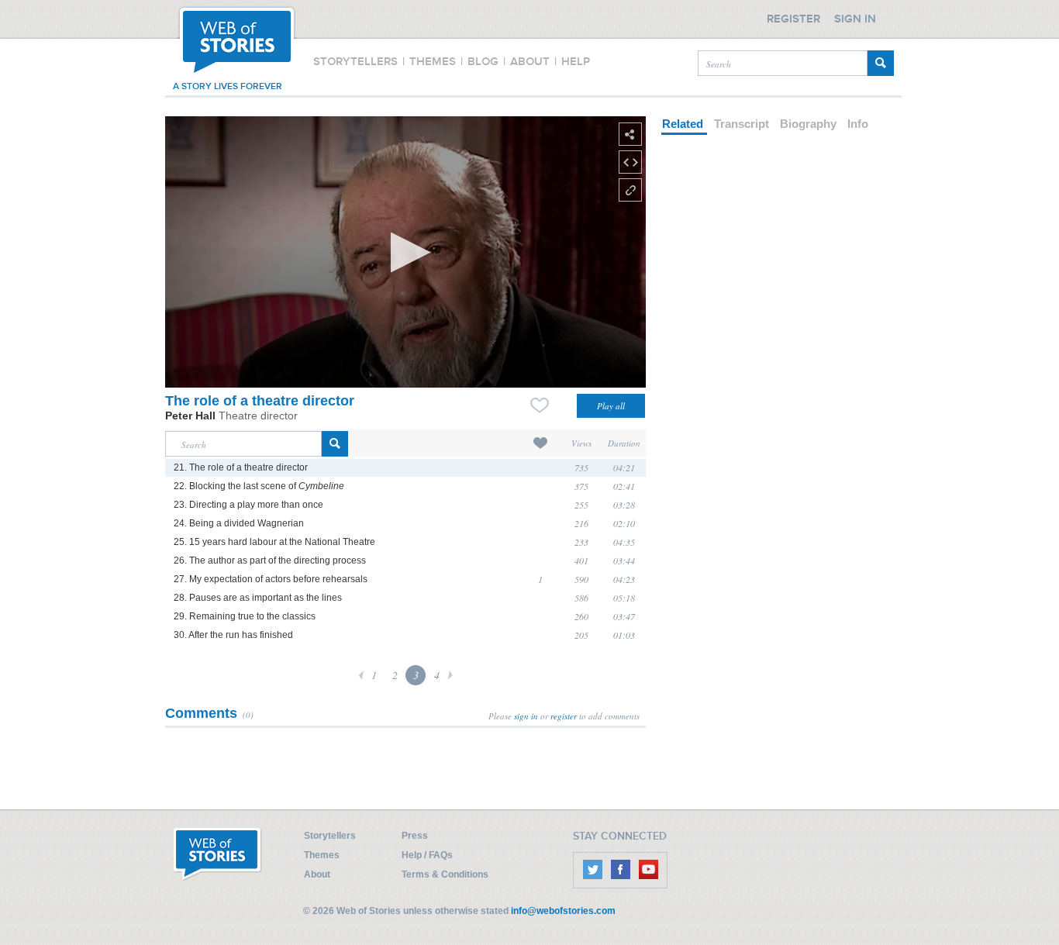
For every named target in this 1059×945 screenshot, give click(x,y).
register (563, 716)
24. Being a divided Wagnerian (239, 523)
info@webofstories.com (563, 910)
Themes (322, 855)
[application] (405, 252)
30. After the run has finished (233, 634)
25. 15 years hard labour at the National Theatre (274, 541)
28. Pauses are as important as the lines (258, 597)
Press (415, 835)
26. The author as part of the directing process (270, 560)
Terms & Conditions (445, 874)
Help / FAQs (427, 855)
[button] (406, 252)
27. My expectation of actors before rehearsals (270, 579)
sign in (526, 716)
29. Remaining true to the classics (245, 616)
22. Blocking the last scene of (259, 486)
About (317, 874)
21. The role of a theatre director (241, 467)
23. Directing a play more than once (248, 504)
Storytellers (330, 835)
